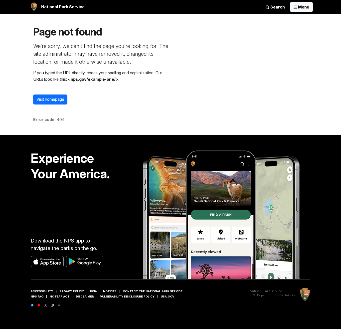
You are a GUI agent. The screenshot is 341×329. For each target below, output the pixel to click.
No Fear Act (60, 296)
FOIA (93, 291)
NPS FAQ (37, 296)
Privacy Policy (71, 291)
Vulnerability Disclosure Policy (127, 296)
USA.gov (167, 296)
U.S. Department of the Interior (273, 295)
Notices (110, 291)
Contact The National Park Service (152, 291)
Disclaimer (85, 296)
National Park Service (266, 291)
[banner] (57, 7)
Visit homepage (50, 99)
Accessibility (42, 291)
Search (277, 7)
